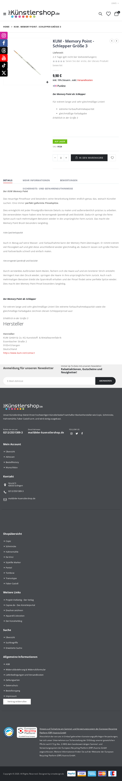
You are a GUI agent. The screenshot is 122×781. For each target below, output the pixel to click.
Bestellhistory (12, 462)
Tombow (10, 572)
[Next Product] (116, 41)
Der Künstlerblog (14, 621)
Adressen (10, 456)
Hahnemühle (12, 551)
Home (6, 26)
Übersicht (10, 451)
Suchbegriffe (12, 642)
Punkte (61, 86)
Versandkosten (85, 80)
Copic (8, 541)
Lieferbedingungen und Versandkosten (25, 674)
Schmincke (11, 546)
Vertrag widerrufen (17, 701)
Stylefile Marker (13, 562)
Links (114, 3)
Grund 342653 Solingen (15, 484)
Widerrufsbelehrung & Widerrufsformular (26, 669)
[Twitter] (76, 433)
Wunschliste (11, 467)
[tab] (10, 180)
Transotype (11, 578)
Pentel (9, 567)
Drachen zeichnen (14, 610)
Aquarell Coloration (15, 615)
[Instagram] (71, 433)
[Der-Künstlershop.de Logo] (34, 14)
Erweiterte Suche (14, 648)
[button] (47, 82)
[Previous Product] (112, 41)
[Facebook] (82, 433)
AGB (8, 664)
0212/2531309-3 (16, 491)
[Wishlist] (108, 14)
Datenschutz (12, 685)
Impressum (11, 696)
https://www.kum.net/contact (19, 352)
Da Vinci (10, 557)
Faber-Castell (12, 583)
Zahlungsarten (13, 680)
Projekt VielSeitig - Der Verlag (20, 599)
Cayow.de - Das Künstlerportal (20, 605)
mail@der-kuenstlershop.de (21, 498)
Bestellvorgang (13, 690)
